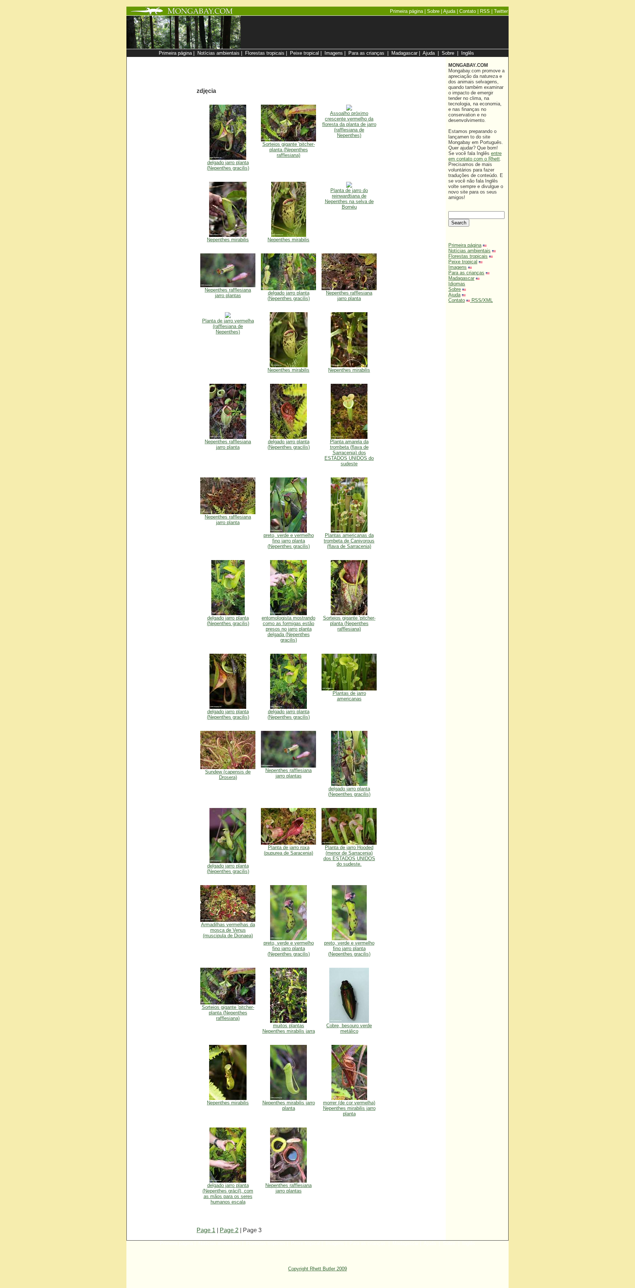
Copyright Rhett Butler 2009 (317, 1268)
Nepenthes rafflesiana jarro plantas (228, 292)
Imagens (457, 267)
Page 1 (206, 1230)
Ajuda (454, 294)
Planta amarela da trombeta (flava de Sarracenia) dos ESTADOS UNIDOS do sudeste (349, 452)
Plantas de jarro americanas (349, 695)
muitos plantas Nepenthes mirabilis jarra (288, 1028)
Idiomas (456, 283)
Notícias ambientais (469, 250)
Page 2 (229, 1230)
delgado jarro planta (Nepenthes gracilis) (228, 165)
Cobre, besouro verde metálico (349, 1028)
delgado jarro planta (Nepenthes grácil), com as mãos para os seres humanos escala (227, 1194)
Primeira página (464, 245)
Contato (456, 300)
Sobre (454, 289)
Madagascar (461, 278)
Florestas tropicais (468, 256)
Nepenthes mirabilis (228, 239)
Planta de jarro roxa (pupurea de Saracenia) (288, 850)
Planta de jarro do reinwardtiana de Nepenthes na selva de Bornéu (349, 199)
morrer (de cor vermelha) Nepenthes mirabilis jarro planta (349, 1108)
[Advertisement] (355, 61)
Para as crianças (466, 272)
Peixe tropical (462, 261)
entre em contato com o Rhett (475, 156)
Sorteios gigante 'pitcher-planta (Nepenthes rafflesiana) (288, 149)
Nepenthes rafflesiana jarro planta (349, 295)
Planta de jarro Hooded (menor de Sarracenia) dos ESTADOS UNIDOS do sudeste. (349, 856)
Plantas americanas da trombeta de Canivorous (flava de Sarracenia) (349, 541)
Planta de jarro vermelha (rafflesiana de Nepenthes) (228, 326)
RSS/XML (482, 300)
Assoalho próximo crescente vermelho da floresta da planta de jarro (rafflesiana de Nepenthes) (349, 124)
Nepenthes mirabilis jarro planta (288, 1105)
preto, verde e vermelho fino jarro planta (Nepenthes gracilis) (288, 541)
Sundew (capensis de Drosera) (228, 774)
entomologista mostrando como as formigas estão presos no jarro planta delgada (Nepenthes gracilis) (288, 629)
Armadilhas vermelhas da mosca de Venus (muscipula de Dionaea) (228, 930)
